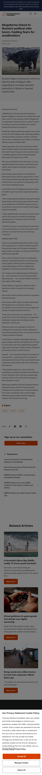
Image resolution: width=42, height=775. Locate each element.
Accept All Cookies (21, 756)
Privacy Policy (20, 749)
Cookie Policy (8, 749)
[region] (21, 742)
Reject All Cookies (21, 770)
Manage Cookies (21, 763)
